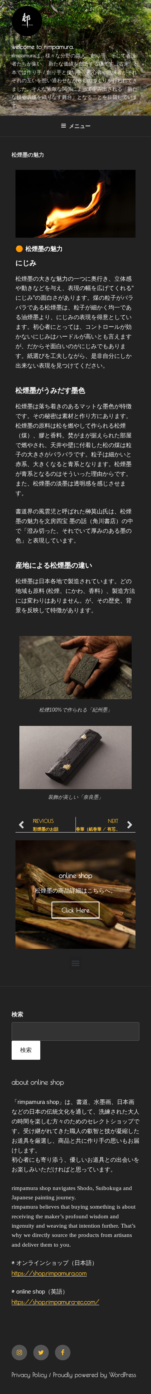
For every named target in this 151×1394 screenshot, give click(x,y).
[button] (75, 963)
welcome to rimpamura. (43, 46)
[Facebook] (62, 1352)
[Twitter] (41, 1352)
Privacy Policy (29, 1374)
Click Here (75, 910)
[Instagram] (19, 1352)
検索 (17, 1014)
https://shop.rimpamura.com (49, 1273)
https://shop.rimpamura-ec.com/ (55, 1301)
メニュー (80, 126)
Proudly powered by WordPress (94, 1374)
